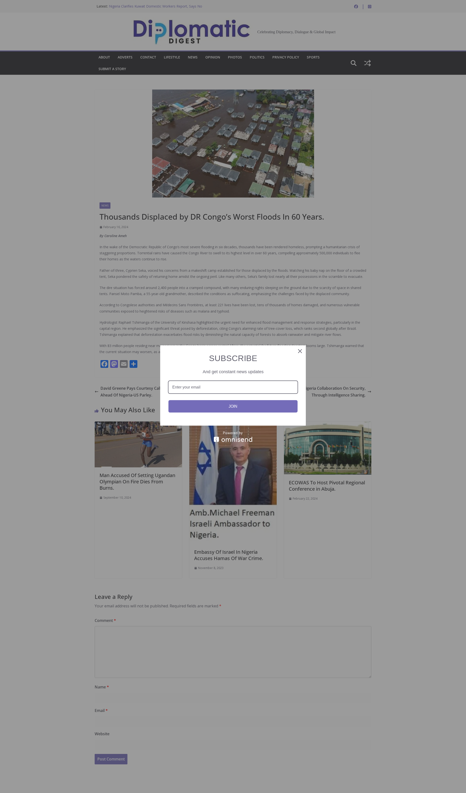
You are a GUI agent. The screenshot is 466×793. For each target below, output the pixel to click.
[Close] (300, 351)
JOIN (233, 406)
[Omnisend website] (233, 437)
